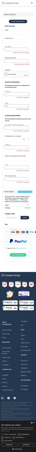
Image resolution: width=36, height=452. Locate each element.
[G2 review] (4, 284)
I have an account (18, 21)
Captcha (7, 70)
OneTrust (4, 382)
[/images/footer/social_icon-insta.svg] (4, 398)
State (6, 103)
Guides (23, 335)
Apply (25, 218)
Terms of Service (21, 248)
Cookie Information (7, 390)
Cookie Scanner (6, 348)
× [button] (34, 422)
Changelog (5, 365)
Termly (4, 379)
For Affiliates (24, 389)
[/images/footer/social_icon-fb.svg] (16, 398)
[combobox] (32, 423)
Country (7, 91)
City (6, 165)
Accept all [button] (9, 444)
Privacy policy (6, 431)
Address (7, 145)
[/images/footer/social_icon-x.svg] (10, 398)
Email (6, 30)
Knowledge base (26, 350)
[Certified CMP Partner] (10, 294)
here (18, 200)
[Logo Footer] (10, 278)
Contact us (24, 364)
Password (8, 46)
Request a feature (26, 372)
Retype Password (10, 58)
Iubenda (4, 386)
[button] (18, 449)
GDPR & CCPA (25, 343)
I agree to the (16, 248)
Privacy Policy (6, 334)
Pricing (4, 337)
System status (6, 357)
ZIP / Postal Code (10, 176)
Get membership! (18, 255)
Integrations (24, 368)
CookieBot (5, 375)
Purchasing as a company (13, 136)
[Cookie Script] (10, 4)
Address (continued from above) (15, 156)
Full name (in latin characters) (14, 125)
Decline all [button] (26, 444)
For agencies (24, 386)
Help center (24, 360)
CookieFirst (24, 321)
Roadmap (23, 375)
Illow (22, 325)
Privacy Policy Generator (5, 352)
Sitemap (4, 361)
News (22, 339)
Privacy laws (24, 346)
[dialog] (18, 436)
